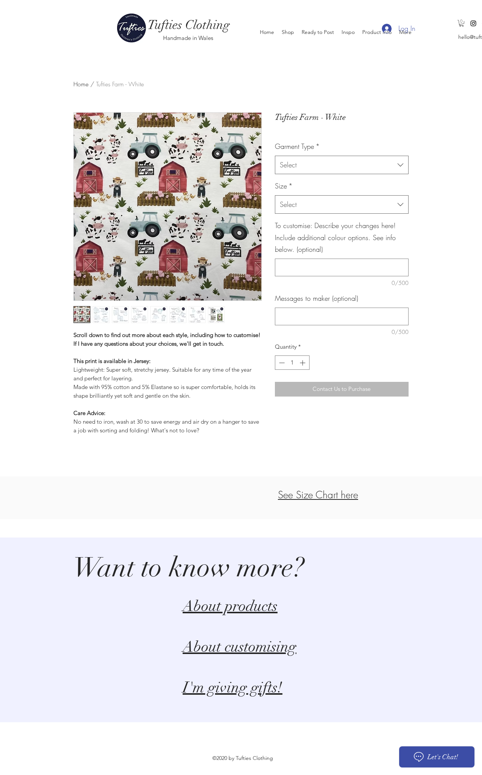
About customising (239, 646)
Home (80, 84)
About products (230, 606)
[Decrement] (281, 363)
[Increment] (303, 363)
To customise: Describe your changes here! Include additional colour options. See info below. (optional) (335, 237)
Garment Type (297, 146)
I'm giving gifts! (232, 687)
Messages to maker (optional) (316, 298)
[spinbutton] (292, 363)
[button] (461, 23)
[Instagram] (473, 23)
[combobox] (342, 165)
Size (284, 185)
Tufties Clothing (189, 25)
